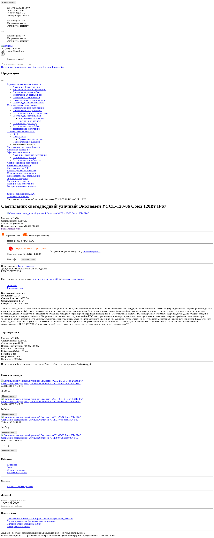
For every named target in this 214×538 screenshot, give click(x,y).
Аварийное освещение (18, 149)
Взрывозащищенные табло (26, 92)
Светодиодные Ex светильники (28, 102)
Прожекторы (19, 136)
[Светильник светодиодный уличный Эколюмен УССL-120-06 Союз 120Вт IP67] (48, 213)
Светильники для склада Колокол (23, 147)
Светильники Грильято (24, 157)
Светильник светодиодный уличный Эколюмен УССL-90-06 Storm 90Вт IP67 (39, 438)
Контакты (37, 67)
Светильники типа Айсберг (26, 126)
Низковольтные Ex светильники (29, 100)
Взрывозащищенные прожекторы (29, 89)
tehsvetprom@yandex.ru (91, 252)
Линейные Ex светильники (26, 97)
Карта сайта (58, 67)
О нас (10, 467)
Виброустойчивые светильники (28, 108)
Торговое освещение (17, 178)
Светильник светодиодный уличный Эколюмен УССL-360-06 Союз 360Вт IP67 (41, 401)
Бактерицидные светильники (21, 186)
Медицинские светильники (20, 183)
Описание (12, 285)
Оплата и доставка (23, 67)
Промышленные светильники (22, 105)
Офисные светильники (18, 152)
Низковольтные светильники (21, 173)
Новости (47, 67)
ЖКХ (15, 134)
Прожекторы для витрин (31, 139)
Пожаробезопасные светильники (23, 176)
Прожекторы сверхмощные (26, 142)
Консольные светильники (31, 118)
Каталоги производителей (20, 486)
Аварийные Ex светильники (27, 87)
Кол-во (10, 259)
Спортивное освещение (19, 181)
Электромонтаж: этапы (18, 526)
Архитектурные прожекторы (21, 170)
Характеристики (15, 288)
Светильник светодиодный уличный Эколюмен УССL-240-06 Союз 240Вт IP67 (41, 383)
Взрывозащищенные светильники (24, 84)
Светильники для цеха (30, 121)
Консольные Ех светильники (27, 95)
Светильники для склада (25, 123)
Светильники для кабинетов (27, 160)
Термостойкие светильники (26, 129)
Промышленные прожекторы (27, 110)
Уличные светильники (72, 279)
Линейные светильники (19, 165)
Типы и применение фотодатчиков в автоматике (31, 521)
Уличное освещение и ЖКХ (21, 131)
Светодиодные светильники (27, 115)
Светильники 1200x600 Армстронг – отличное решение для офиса (40, 518)
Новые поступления (17, 472)
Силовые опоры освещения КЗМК (24, 524)
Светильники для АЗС (18, 168)
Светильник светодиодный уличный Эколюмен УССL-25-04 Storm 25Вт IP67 (39, 419)
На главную (7, 67)
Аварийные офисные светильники (30, 155)
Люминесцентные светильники (22, 163)
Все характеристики (11, 228)
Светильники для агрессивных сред (30, 113)
